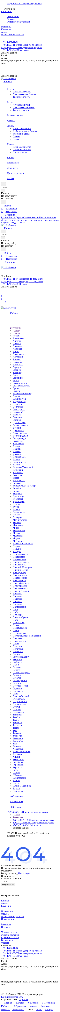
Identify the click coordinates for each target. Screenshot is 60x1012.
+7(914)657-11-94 (9, 42)
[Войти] (2, 293)
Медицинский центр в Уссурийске (24, 3)
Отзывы (11, 19)
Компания (6, 906)
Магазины (6, 924)
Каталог (5, 900)
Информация (7, 919)
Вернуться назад (9, 873)
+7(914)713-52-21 (15, 50)
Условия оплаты (9, 932)
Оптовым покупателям (18, 21)
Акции (4, 903)
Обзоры (5, 943)
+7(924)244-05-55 (21, 47)
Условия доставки (10, 935)
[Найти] (3, 202)
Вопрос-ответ (8, 940)
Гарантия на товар (10, 937)
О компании (13, 16)
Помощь (5, 927)
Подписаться (8, 884)
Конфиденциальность (12, 997)
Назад (17, 330)
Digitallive (23, 999)
